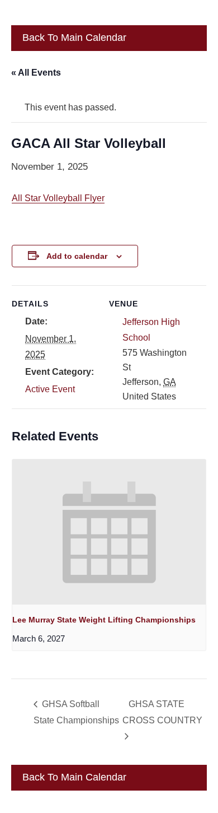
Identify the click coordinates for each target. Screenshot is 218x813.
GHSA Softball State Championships (76, 712)
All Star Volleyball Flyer (58, 198)
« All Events (36, 72)
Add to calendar (76, 256)
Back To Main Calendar (73, 37)
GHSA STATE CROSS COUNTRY (162, 712)
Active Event (50, 389)
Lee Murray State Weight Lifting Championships (104, 619)
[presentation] (109, 532)
